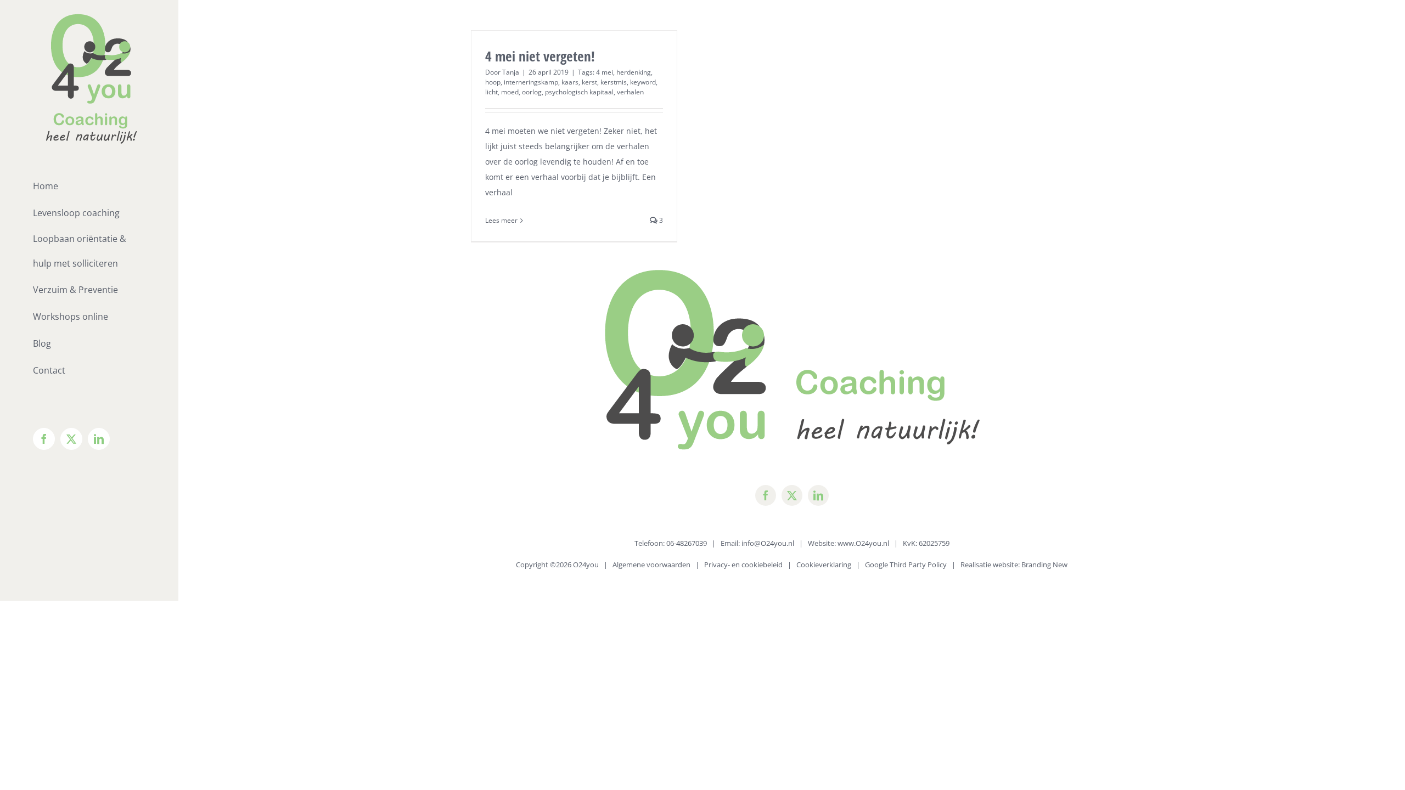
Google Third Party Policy (906, 564)
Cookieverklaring (823, 564)
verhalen (630, 92)
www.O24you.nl (863, 543)
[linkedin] (818, 495)
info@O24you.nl (767, 543)
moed (510, 92)
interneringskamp (531, 82)
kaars (569, 82)
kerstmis (613, 82)
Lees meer (501, 220)
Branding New (1044, 564)
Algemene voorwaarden (651, 564)
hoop (493, 82)
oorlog (532, 92)
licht (491, 92)
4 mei (604, 72)
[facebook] (765, 495)
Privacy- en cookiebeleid (743, 564)
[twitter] (792, 495)
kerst (589, 82)
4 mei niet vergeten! (540, 56)
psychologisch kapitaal (579, 92)
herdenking (633, 72)
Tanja (510, 72)
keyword (643, 82)
